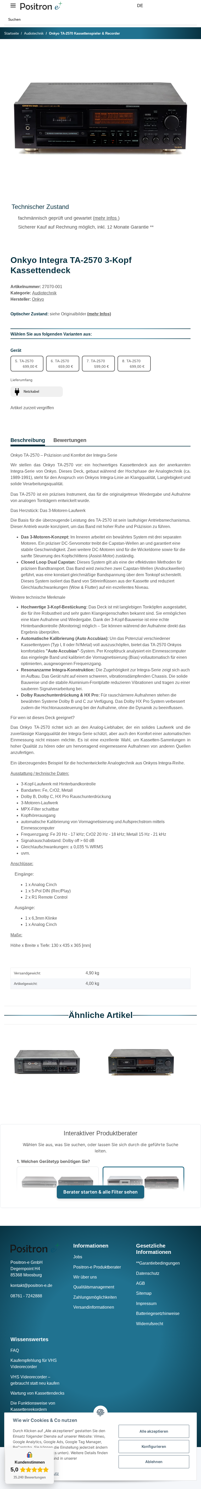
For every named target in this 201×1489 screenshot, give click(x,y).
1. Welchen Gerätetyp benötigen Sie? (53, 1161)
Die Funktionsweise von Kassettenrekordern (32, 1406)
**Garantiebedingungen (158, 1263)
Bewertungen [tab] (69, 440)
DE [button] (140, 5)
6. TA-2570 (62, 364)
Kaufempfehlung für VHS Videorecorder (33, 1363)
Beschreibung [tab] (27, 440)
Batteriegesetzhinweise (158, 1313)
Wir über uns (85, 1277)
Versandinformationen (93, 1307)
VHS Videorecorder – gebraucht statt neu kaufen (34, 1380)
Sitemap (144, 1293)
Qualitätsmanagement (93, 1287)
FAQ (14, 1350)
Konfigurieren (154, 1446)
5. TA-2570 (26, 364)
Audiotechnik (44, 293)
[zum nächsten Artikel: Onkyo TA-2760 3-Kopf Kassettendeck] (191, 33)
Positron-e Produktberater (97, 1267)
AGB (140, 1283)
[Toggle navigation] (13, 3)
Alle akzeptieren (153, 1431)
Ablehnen (154, 1461)
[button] (157, 6)
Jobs (77, 1257)
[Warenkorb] (183, 6)
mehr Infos (106, 218)
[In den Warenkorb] (14, 50)
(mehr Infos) (99, 314)
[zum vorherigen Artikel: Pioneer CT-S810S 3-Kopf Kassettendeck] (180, 33)
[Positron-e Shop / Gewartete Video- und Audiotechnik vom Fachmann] (41, 6)
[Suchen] (191, 19)
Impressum (146, 1303)
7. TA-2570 (98, 364)
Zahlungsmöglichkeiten (95, 1297)
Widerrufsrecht (149, 1323)
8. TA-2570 (133, 364)
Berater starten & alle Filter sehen (100, 1192)
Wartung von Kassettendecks (37, 1393)
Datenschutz (147, 1273)
